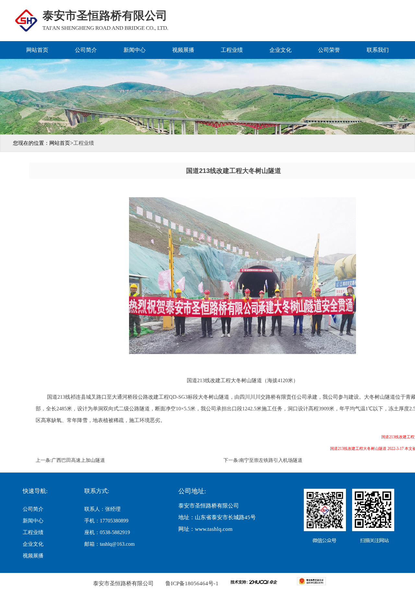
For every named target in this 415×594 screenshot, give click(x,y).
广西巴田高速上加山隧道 (78, 460)
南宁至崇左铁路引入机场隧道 (270, 460)
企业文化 (280, 50)
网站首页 (37, 50)
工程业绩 (232, 50)
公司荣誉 (329, 50)
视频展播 (183, 50)
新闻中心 (135, 50)
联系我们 (378, 50)
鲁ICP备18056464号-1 (191, 583)
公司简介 (86, 50)
